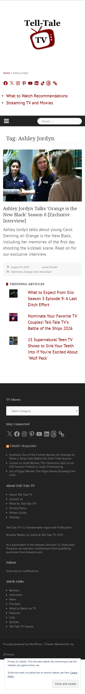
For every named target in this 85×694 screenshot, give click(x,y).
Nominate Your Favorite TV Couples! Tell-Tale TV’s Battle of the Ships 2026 (52, 322)
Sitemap (14, 517)
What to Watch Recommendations (37, 96)
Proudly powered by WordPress (22, 644)
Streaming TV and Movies (29, 103)
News (12, 599)
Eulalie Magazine (23, 446)
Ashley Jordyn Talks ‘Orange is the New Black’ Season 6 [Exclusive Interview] (40, 214)
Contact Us (16, 499)
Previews (14, 604)
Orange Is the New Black (38, 272)
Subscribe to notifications (22, 571)
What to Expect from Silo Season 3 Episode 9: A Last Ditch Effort (52, 298)
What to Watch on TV (22, 608)
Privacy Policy (17, 508)
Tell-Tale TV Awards (21, 626)
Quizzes (14, 622)
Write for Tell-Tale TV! (22, 503)
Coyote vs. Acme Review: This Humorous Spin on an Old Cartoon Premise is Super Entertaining (41, 464)
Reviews (14, 590)
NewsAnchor (62, 644)
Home (6, 73)
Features (14, 613)
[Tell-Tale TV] (42, 33)
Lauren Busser (50, 267)
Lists (12, 617)
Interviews (17, 272)
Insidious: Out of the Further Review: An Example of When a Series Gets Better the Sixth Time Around (41, 456)
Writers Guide (17, 512)
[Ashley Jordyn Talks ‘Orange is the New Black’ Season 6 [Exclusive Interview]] (42, 175)
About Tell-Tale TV (20, 494)
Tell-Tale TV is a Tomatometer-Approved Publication (39, 527)
